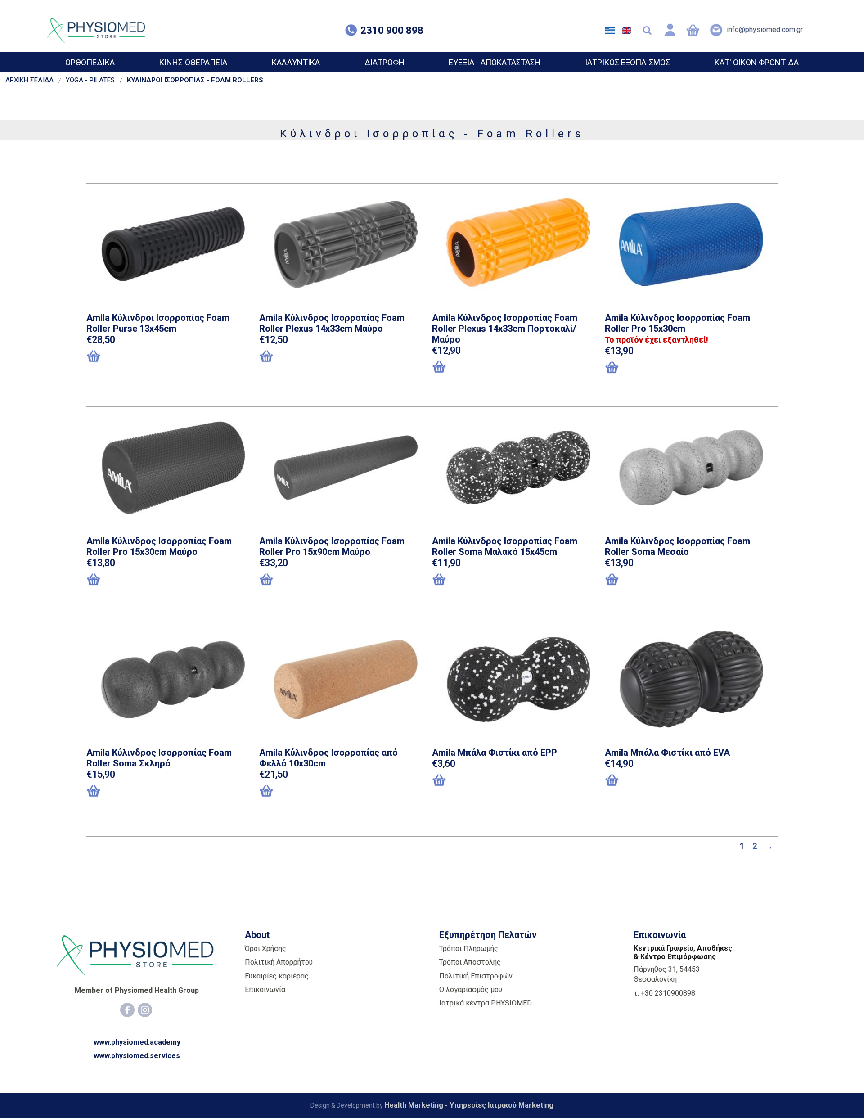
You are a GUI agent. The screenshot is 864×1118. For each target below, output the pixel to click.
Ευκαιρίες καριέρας (277, 976)
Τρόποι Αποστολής (470, 962)
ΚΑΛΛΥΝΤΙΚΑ (296, 62)
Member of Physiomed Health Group (137, 990)
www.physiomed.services (137, 1055)
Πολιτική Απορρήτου (279, 962)
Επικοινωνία (265, 989)
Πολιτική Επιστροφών (476, 976)
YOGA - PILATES (90, 80)
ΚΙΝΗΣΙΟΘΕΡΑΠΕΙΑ (193, 62)
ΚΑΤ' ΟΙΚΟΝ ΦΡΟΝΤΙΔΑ (757, 62)
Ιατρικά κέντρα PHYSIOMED (485, 1003)
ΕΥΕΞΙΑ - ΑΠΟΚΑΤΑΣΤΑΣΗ (494, 62)
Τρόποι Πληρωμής (468, 948)
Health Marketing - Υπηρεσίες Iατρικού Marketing (469, 1105)
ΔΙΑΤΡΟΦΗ (384, 62)
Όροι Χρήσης (265, 948)
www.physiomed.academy (137, 1042)
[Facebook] (127, 1010)
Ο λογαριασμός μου (470, 989)
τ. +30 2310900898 (664, 993)
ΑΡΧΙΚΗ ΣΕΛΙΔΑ (29, 80)
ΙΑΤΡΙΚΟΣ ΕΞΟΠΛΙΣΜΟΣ (627, 62)
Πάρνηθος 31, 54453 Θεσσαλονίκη (667, 974)
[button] (132, 357)
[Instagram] (145, 1010)
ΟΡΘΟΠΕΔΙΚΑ (90, 62)
